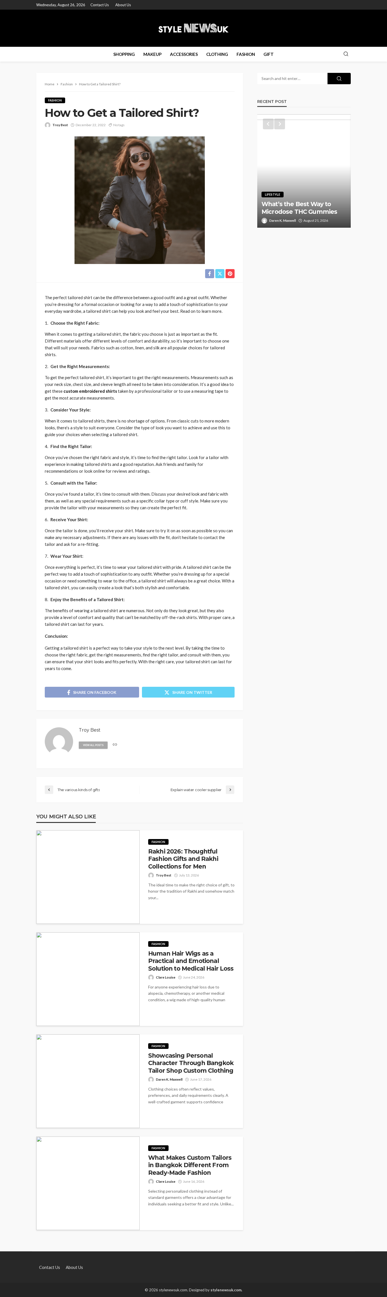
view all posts (93, 745)
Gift (268, 54)
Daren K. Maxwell (169, 1079)
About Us (123, 5)
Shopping (124, 54)
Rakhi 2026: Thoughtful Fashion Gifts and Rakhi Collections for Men (183, 859)
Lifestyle (272, 194)
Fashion (246, 54)
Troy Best (60, 125)
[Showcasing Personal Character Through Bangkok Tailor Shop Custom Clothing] (88, 1081)
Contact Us (99, 5)
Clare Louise (165, 977)
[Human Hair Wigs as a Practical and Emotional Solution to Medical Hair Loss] (88, 979)
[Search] (346, 54)
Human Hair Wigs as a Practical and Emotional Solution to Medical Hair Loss (191, 961)
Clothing (217, 54)
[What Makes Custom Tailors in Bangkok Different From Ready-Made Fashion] (88, 1183)
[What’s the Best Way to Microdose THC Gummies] (304, 171)
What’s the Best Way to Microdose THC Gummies (299, 207)
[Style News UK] (194, 28)
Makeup (152, 54)
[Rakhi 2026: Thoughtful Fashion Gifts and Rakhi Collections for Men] (88, 877)
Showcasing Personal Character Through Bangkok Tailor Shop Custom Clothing (190, 1063)
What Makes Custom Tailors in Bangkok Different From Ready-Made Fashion (189, 1165)
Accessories (184, 54)
